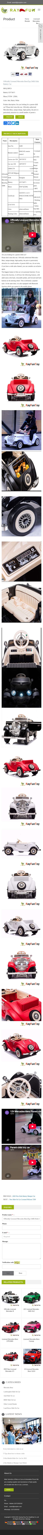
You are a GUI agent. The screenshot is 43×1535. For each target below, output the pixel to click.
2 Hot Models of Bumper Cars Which (15, 1463)
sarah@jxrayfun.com (15, 1506)
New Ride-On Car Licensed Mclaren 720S (22, 1199)
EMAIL (20, 117)
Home (27, 19)
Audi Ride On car (9, 1396)
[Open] (40, 33)
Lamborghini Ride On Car (12, 1392)
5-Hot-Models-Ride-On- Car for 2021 (15, 1458)
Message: (5, 1241)
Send (8, 1273)
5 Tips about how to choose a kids (13, 1453)
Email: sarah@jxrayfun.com (16, 2)
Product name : (8, 1215)
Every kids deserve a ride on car (13, 1449)
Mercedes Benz (8, 1387)
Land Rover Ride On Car (11, 1408)
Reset (20, 1273)
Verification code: (8, 1262)
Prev (6, 53)
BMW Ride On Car (10, 1400)
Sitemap (27, 1519)
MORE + (8, 1489)
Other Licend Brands (10, 1404)
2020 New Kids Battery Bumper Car (23, 1196)
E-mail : (5, 1232)
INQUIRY (9, 117)
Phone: (4, 1224)
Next (37, 53)
